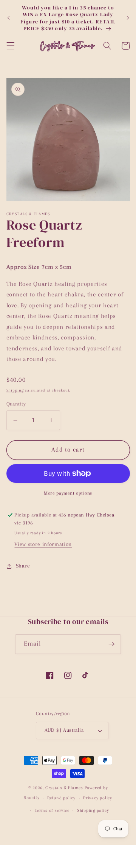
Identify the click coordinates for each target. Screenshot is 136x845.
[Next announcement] (127, 18)
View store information (43, 544)
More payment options (68, 493)
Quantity (16, 404)
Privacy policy (97, 797)
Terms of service (52, 810)
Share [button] (23, 566)
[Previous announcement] (8, 18)
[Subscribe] (111, 644)
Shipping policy (93, 810)
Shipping (15, 390)
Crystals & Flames (64, 787)
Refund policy (61, 797)
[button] (10, 46)
